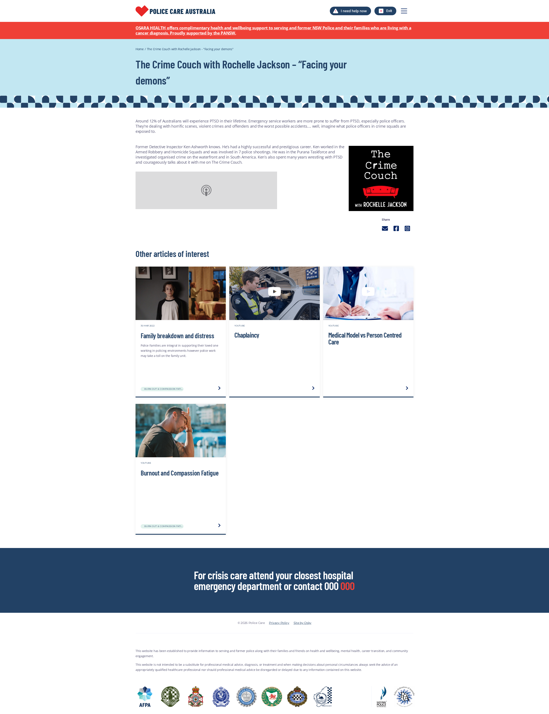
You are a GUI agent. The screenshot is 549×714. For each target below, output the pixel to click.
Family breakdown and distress (177, 335)
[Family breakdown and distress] (181, 293)
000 (347, 585)
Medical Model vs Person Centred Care (364, 338)
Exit (389, 10)
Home (140, 49)
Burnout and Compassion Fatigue (180, 473)
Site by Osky (302, 623)
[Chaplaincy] (274, 293)
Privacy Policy (279, 623)
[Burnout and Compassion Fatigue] (181, 430)
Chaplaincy (246, 334)
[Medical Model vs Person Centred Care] (368, 293)
